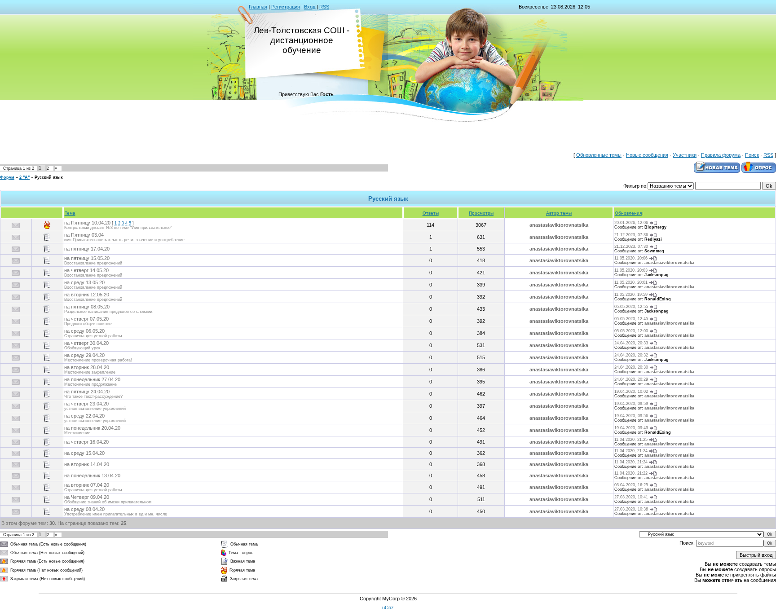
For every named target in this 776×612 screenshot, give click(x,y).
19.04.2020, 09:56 (631, 416)
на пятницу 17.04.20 (87, 248)
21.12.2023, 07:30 (631, 246)
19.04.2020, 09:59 (631, 403)
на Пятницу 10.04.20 (87, 222)
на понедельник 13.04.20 (92, 475)
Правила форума (721, 155)
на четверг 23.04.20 (86, 403)
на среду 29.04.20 (84, 355)
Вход (309, 6)
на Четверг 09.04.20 (86, 497)
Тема (70, 213)
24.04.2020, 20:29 (631, 379)
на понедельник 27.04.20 (92, 379)
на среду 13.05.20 (84, 282)
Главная (258, 6)
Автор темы (559, 213)
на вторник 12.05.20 (86, 294)
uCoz (388, 607)
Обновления (628, 213)
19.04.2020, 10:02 (631, 391)
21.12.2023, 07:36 (631, 235)
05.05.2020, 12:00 (631, 331)
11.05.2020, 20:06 (631, 258)
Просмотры (481, 213)
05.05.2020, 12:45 (631, 319)
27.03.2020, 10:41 (631, 497)
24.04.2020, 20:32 (631, 355)
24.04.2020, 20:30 (631, 367)
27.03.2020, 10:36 (631, 509)
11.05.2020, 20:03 (631, 270)
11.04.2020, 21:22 (631, 473)
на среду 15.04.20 (84, 453)
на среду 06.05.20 (84, 331)
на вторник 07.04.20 (86, 485)
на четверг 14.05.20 (86, 270)
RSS (324, 6)
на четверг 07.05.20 (86, 318)
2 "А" (24, 177)
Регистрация (285, 6)
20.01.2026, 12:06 (631, 222)
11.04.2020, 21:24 (631, 451)
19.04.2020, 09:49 (631, 428)
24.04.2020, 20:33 (631, 343)
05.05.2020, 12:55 (631, 306)
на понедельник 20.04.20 (92, 428)
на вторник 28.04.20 (86, 367)
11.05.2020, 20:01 (631, 282)
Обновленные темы (599, 155)
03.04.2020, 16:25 (631, 485)
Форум (7, 177)
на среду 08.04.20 (84, 509)
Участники (685, 155)
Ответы (431, 213)
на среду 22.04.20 (84, 415)
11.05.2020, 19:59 (631, 294)
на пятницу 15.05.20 (87, 258)
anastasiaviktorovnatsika (558, 225)
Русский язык (49, 177)
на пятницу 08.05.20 (87, 306)
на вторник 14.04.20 (86, 464)
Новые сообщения (647, 155)
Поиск (752, 155)
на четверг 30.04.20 (86, 343)
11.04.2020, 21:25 (631, 439)
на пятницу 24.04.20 (87, 391)
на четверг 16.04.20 (86, 442)
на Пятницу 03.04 (84, 235)
